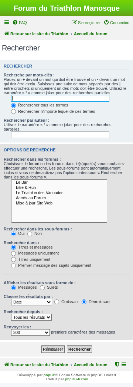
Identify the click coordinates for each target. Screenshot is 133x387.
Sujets (52, 287)
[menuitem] (19, 22)
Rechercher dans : (21, 242)
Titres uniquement (33, 259)
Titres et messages (35, 247)
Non (37, 233)
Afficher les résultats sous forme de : (40, 283)
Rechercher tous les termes (42, 105)
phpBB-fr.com (76, 379)
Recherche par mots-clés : (29, 75)
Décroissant (99, 301)
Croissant (69, 301)
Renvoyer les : (17, 327)
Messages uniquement (38, 253)
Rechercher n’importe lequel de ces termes (56, 111)
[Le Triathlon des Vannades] (59, 193)
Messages (27, 287)
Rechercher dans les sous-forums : (38, 229)
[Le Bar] (59, 182)
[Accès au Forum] (59, 198)
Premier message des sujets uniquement (54, 265)
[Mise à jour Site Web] (59, 203)
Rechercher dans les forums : (32, 159)
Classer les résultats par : (28, 296)
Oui (20, 233)
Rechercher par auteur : (27, 120)
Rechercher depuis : (23, 311)
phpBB (49, 375)
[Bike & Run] (59, 187)
